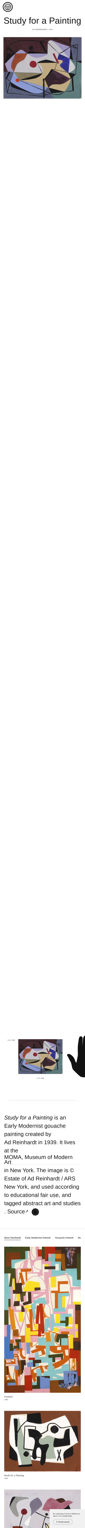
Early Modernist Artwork (38, 1237)
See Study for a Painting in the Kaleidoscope (35, 1212)
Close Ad (69, 921)
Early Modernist (23, 1125)
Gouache (55, 1125)
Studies (72, 1203)
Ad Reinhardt (39, 29)
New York (21, 1170)
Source (16, 1211)
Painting (14, 1134)
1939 (50, 1142)
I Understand (62, 1522)
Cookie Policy (67, 1516)
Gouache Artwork (64, 1237)
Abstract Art (37, 1203)
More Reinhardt (12, 1237)
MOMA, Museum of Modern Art (38, 1160)
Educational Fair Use (34, 1195)
